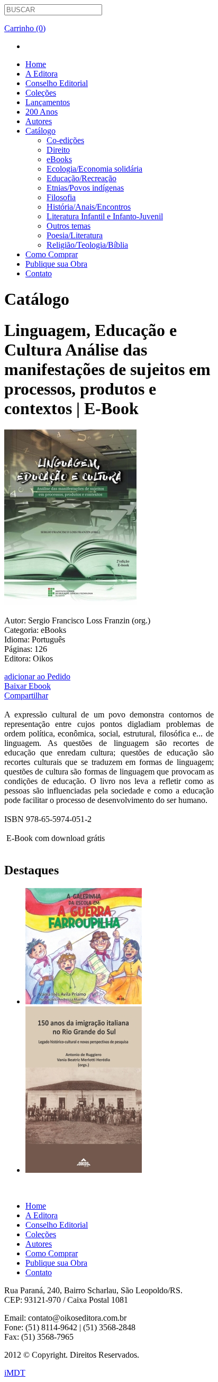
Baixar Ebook (27, 685)
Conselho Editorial (56, 83)
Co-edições (65, 140)
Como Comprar (51, 254)
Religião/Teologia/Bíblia (87, 244)
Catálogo (40, 130)
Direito (58, 149)
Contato (38, 273)
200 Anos (41, 111)
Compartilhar (26, 695)
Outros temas (68, 225)
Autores (38, 121)
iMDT (14, 1372)
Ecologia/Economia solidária (94, 168)
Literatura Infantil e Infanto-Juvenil (105, 216)
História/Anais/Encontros (89, 206)
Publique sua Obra (56, 263)
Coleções (40, 92)
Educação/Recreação (81, 178)
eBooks (59, 159)
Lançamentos (47, 102)
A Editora (41, 73)
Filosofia (61, 197)
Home (35, 64)
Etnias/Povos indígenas (85, 187)
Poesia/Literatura (75, 235)
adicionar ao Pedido (37, 676)
